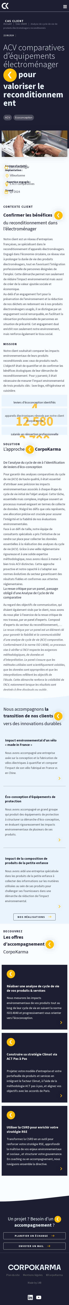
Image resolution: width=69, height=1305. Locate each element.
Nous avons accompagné (31, 763)
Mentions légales (33, 1275)
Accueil (7, 23)
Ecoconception (23, 117)
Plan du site (13, 1275)
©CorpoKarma (54, 1275)
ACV (7, 117)
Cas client (21, 23)
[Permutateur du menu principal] (65, 7)
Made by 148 (34, 1282)
